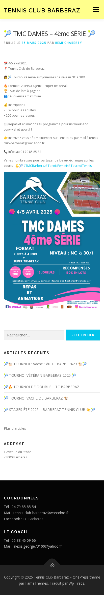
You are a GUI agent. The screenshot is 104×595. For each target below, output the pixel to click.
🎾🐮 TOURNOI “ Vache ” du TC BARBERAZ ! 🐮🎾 (45, 364)
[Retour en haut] (52, 565)
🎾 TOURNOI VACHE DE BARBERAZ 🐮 (36, 398)
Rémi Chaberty (68, 43)
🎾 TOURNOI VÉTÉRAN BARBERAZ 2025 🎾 (40, 375)
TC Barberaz (33, 518)
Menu (95, 9)
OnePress (81, 577)
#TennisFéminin (57, 166)
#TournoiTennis (80, 166)
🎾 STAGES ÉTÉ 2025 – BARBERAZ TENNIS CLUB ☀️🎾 (49, 409)
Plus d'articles (15, 428)
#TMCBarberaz (34, 166)
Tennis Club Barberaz (42, 10)
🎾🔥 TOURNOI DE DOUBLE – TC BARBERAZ (41, 386)
